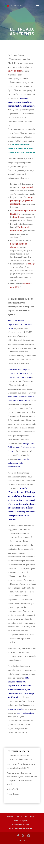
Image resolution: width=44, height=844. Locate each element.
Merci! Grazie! (13, 794)
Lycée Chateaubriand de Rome (20, 828)
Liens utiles (29, 817)
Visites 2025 (12, 789)
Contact (19, 817)
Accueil (10, 817)
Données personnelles (20, 824)
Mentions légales (20, 820)
